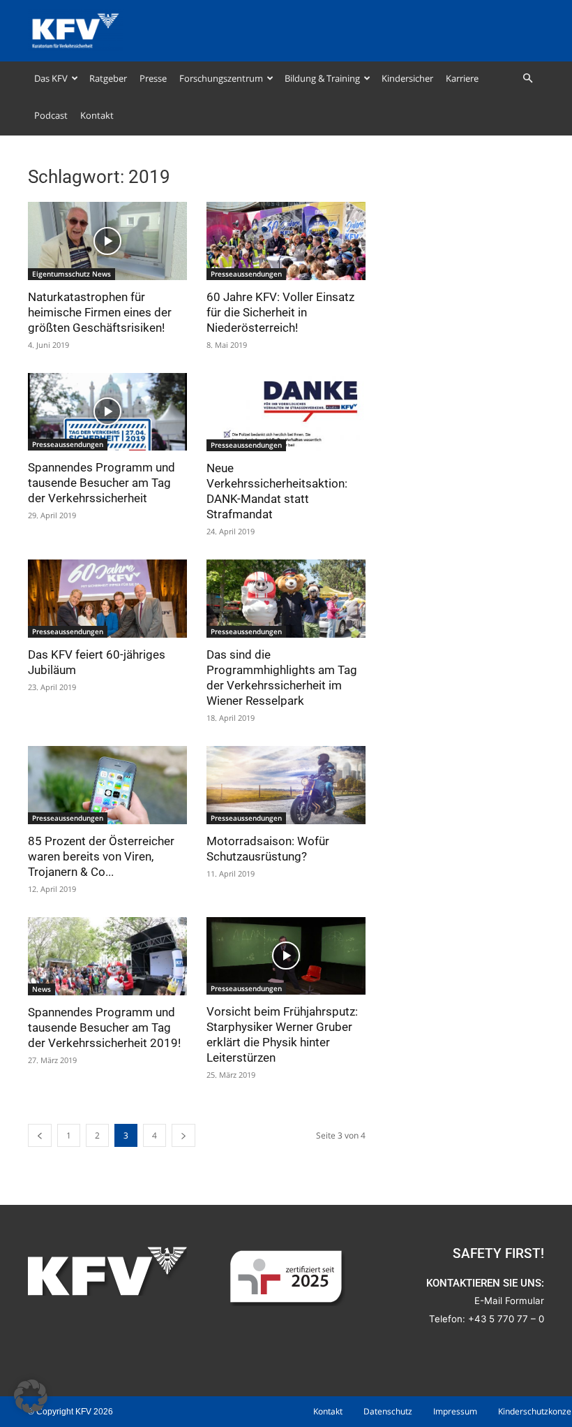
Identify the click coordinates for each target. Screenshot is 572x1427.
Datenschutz (387, 1411)
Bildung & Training (322, 78)
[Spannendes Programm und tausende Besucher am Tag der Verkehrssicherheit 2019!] (107, 956)
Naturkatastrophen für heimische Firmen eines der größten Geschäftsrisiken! (100, 312)
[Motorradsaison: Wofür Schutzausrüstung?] (286, 785)
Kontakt (97, 115)
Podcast (51, 115)
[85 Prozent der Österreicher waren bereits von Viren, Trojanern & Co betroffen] (107, 785)
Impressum (455, 1411)
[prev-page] (40, 1135)
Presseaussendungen (246, 274)
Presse (153, 78)
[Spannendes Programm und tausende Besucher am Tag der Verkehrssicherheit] (107, 412)
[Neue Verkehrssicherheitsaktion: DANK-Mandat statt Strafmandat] (286, 412)
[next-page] (183, 1135)
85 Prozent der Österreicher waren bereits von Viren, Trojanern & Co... (101, 856)
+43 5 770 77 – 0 (506, 1318)
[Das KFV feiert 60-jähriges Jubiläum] (107, 598)
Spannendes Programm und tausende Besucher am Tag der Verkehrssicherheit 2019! (104, 1027)
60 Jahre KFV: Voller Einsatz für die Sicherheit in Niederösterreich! (280, 312)
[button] (527, 78)
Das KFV (51, 78)
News (41, 989)
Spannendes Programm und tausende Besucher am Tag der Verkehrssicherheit (101, 482)
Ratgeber (108, 78)
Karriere (462, 78)
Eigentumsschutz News (71, 274)
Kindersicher (407, 78)
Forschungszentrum (221, 78)
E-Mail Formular (509, 1300)
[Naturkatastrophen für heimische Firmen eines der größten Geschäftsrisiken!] (107, 241)
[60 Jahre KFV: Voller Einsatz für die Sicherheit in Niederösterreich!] (286, 241)
